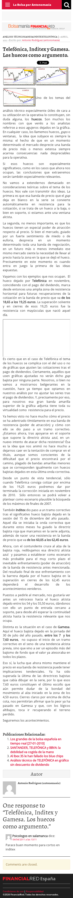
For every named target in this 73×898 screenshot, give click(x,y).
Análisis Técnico (13, 36)
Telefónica (50, 36)
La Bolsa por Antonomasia (32, 5)
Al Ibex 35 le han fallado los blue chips (36, 756)
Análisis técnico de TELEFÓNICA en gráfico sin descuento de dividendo (39, 762)
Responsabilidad (34, 891)
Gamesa (29, 36)
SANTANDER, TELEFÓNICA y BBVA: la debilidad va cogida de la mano (35, 750)
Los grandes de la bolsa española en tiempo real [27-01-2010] (35, 741)
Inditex (38, 36)
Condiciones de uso (13, 891)
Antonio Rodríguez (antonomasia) (41, 40)
